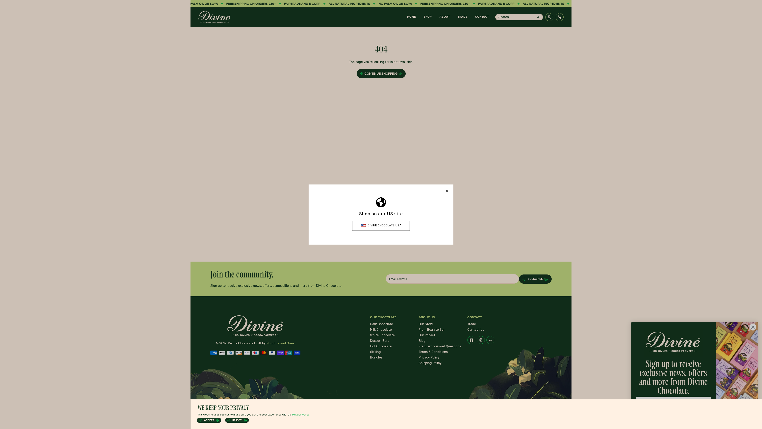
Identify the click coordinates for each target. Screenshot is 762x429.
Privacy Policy (300, 414)
